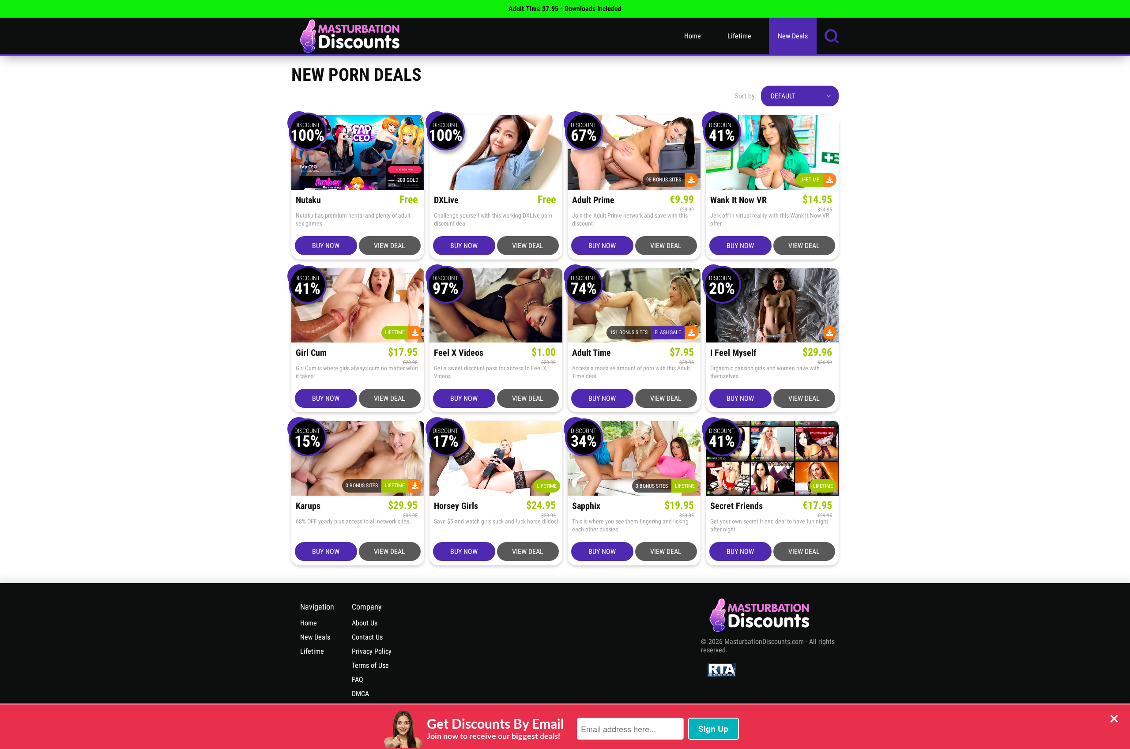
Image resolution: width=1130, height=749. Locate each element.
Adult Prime (593, 200)
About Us (364, 623)
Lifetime (739, 36)
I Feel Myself (733, 353)
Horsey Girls (456, 506)
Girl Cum (311, 353)
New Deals (793, 36)
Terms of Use (370, 665)
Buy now (325, 245)
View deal (389, 245)
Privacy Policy (372, 651)
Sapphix (586, 506)
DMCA (360, 693)
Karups (308, 506)
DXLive (446, 200)
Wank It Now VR (738, 200)
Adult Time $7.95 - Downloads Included (565, 8)
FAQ (357, 679)
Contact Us (367, 637)
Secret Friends (736, 506)
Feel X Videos (458, 353)
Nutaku (308, 200)
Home (692, 36)
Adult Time (591, 353)
